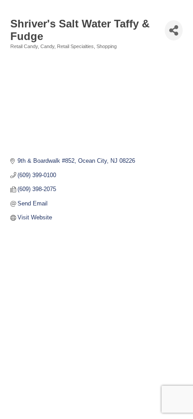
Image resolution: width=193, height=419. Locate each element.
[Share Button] (174, 30)
